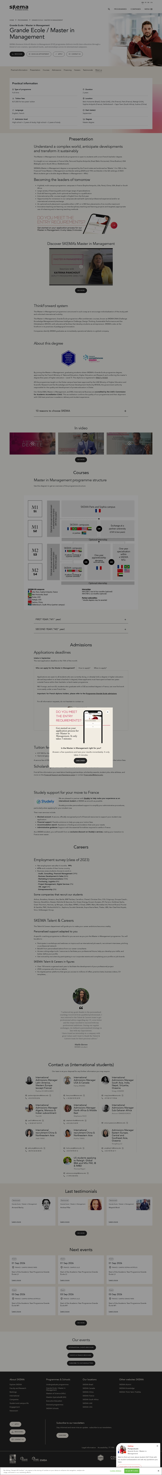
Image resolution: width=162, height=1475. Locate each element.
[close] (107, 712)
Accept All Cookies (132, 1471)
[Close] (158, 1470)
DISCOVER (80, 760)
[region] (81, 1471)
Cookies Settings (115, 1471)
